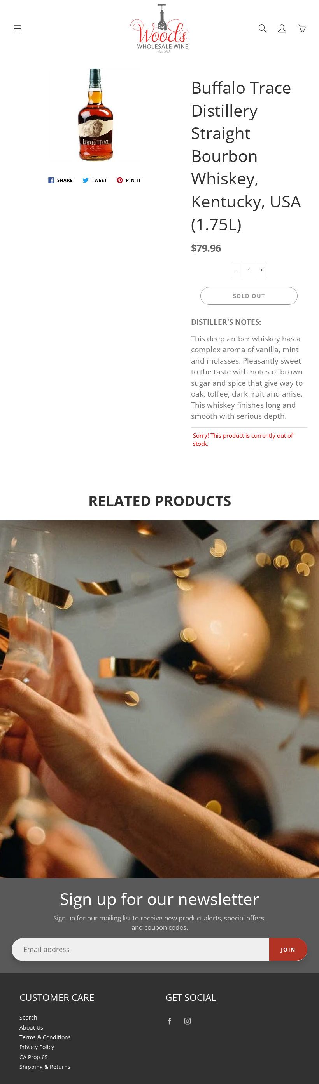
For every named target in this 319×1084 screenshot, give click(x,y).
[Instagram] (187, 1021)
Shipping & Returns (44, 1066)
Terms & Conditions (45, 1037)
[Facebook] (169, 1021)
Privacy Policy (36, 1047)
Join (288, 949)
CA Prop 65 (33, 1057)
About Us (31, 1027)
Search (28, 1017)
